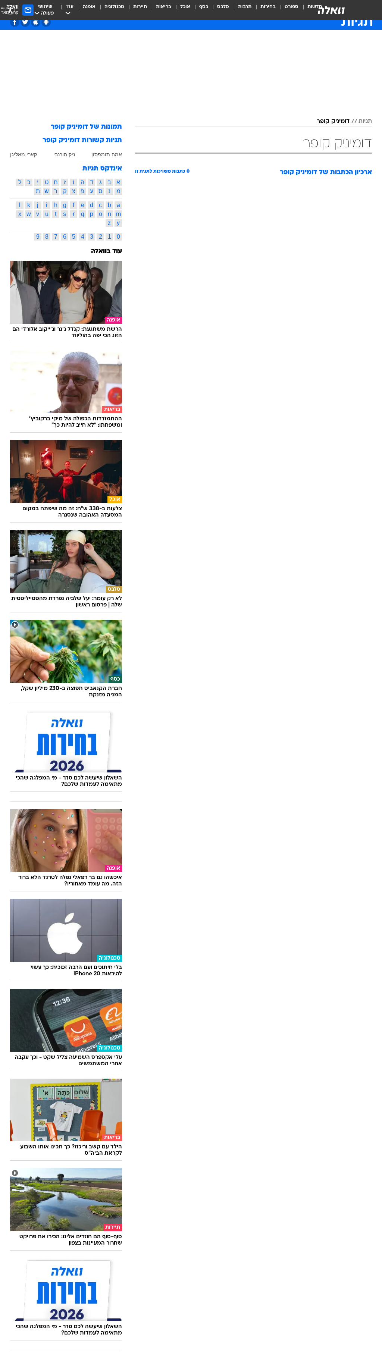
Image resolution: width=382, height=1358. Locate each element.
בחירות (268, 6)
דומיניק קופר (333, 122)
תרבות (244, 6)
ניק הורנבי (64, 154)
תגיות (365, 122)
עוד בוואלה (106, 251)
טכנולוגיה (114, 6)
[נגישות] (10, 10)
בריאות (163, 6)
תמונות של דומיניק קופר (86, 127)
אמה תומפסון (106, 154)
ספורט (291, 6)
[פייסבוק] (14, 22)
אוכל (185, 6)
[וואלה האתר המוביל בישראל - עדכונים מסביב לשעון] (331, 10)
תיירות (140, 6)
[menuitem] (287, 10)
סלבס (223, 6)
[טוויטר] (25, 22)
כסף (203, 6)
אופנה (89, 6)
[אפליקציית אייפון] (35, 22)
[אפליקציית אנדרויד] (46, 22)
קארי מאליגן (23, 154)
